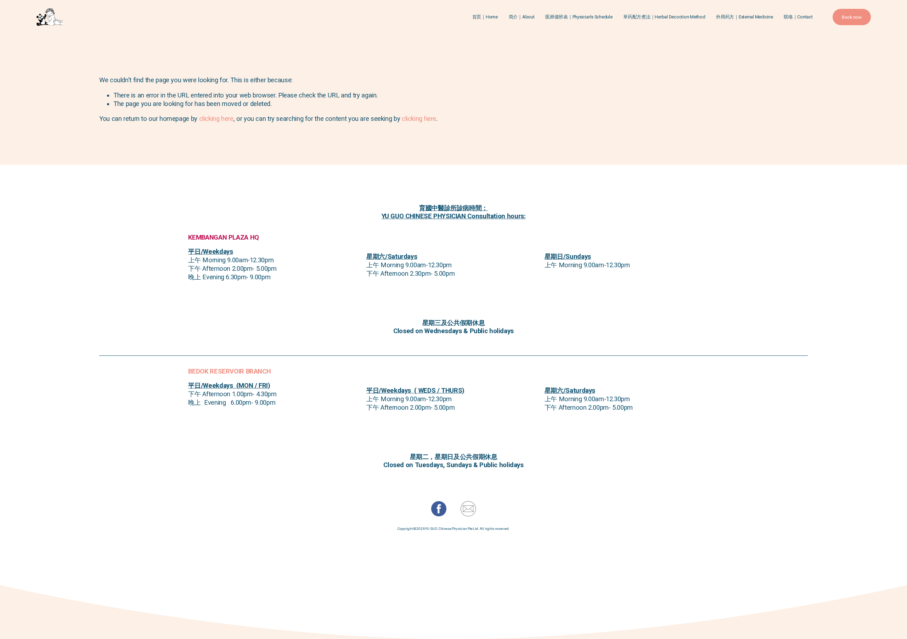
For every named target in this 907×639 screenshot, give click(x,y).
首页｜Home (485, 16)
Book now (852, 17)
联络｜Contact (798, 16)
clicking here (216, 118)
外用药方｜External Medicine (744, 16)
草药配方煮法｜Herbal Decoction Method (664, 16)
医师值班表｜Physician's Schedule (578, 16)
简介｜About (522, 16)
